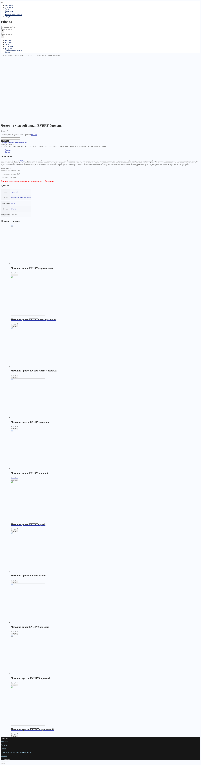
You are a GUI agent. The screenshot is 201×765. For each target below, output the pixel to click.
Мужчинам (9, 7)
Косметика (9, 11)
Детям (7, 9)
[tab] (102, 150)
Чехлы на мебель (58, 146)
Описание (8, 150)
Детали (7, 152)
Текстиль (8, 13)
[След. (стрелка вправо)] (4, 763)
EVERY (25, 55)
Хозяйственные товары (13, 15)
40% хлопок (15, 197)
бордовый (14, 192)
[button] (13, 143)
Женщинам (9, 5)
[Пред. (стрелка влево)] (2, 763)
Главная (3, 55)
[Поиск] (2, 31)
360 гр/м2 (14, 203)
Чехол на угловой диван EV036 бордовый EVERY (88, 146)
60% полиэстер (25, 197)
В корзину (5, 141)
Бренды (7, 17)
